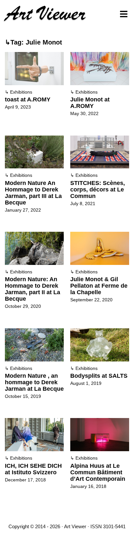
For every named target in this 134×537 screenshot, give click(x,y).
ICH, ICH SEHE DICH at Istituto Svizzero (33, 469)
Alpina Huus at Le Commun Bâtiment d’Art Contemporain (97, 472)
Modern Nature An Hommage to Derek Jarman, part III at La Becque (33, 193)
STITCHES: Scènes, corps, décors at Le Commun (97, 189)
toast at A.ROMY (27, 99)
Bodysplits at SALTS (98, 376)
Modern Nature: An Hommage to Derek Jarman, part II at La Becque (32, 289)
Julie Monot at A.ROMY (90, 102)
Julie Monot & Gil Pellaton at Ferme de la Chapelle (98, 285)
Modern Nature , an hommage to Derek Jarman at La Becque (34, 382)
